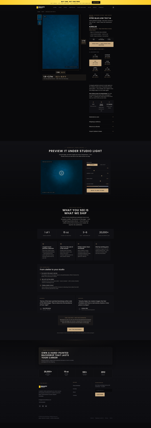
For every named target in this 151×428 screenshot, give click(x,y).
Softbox (92, 164)
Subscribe (100, 394)
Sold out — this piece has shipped (101, 44)
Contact (101, 7)
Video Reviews (81, 7)
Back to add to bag (97, 190)
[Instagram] (40, 406)
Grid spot (103, 164)
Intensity (89, 168)
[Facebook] (43, 406)
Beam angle (89, 178)
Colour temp (90, 183)
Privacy (106, 418)
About (95, 7)
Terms (111, 418)
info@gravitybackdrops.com (45, 399)
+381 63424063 (42, 402)
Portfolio (72, 7)
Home (55, 7)
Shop (60, 7)
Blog (89, 7)
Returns (92, 418)
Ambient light (90, 173)
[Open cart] (113, 7)
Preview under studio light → (97, 49)
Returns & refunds (101, 127)
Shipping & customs (99, 418)
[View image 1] (40, 17)
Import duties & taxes (101, 131)
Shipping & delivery (101, 122)
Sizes (65, 7)
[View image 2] (40, 22)
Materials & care (101, 117)
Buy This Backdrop (75, 329)
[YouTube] (46, 406)
